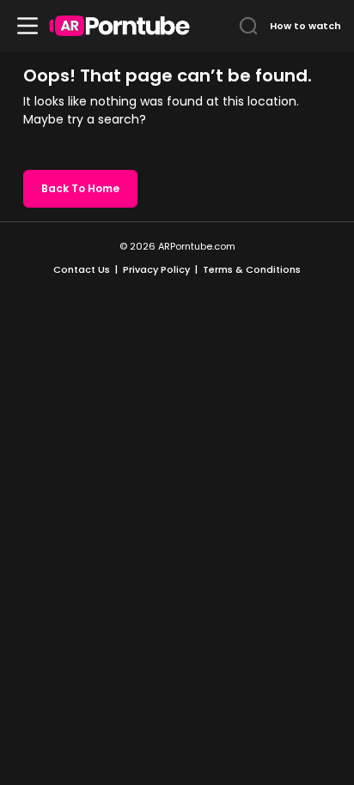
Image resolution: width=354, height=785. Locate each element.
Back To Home (80, 188)
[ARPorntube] (119, 25)
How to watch (305, 26)
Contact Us (81, 269)
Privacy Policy (156, 269)
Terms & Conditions (252, 269)
